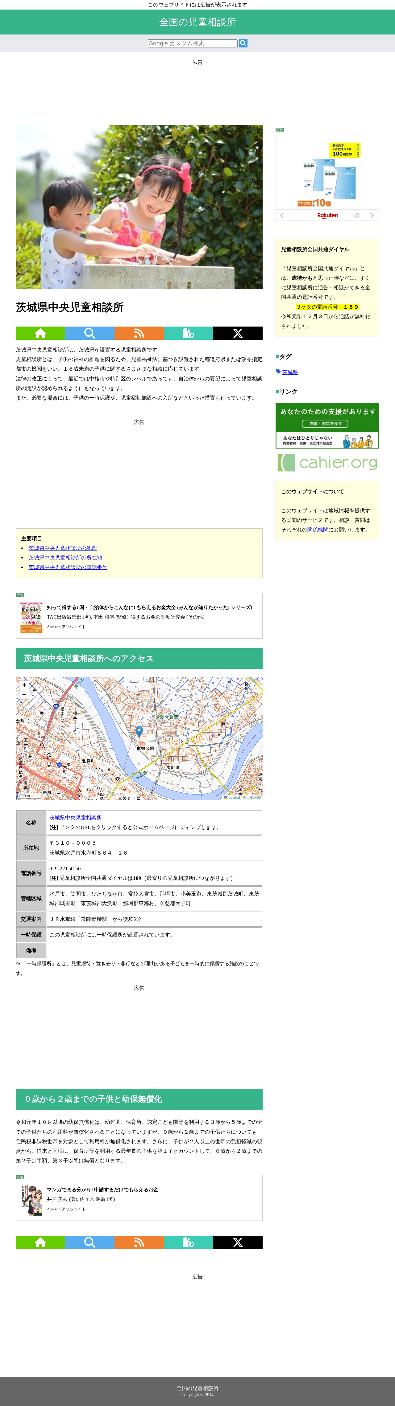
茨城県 (290, 372)
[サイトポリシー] (188, 337)
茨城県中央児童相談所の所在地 (65, 558)
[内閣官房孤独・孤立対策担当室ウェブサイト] (327, 447)
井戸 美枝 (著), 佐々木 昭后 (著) (102, 1199)
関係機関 (317, 529)
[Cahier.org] (327, 470)
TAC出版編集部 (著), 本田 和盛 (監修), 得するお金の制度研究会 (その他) (149, 617)
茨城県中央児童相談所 (75, 818)
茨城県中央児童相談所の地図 (63, 548)
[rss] (139, 337)
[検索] (243, 43)
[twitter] (237, 337)
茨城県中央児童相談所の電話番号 (68, 567)
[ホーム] (40, 337)
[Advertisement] (197, 94)
